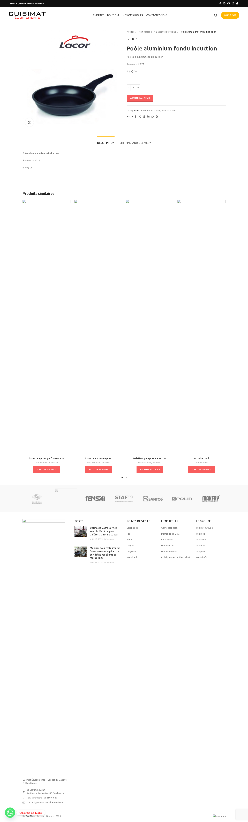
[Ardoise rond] (201, 327)
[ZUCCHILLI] (36, 498)
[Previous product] (129, 39)
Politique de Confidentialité (175, 557)
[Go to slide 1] (122, 477)
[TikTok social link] (237, 3)
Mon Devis (230, 15)
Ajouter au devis (140, 98)
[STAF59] (123, 498)
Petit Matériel (145, 32)
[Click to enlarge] (29, 122)
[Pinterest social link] (144, 116)
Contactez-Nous (169, 528)
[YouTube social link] (228, 3)
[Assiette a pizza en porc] (98, 327)
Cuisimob (200, 534)
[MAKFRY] (211, 498)
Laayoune (132, 552)
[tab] (106, 141)
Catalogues (167, 540)
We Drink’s (201, 557)
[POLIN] (182, 498)
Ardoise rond (201, 458)
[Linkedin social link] (148, 116)
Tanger (130, 546)
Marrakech (132, 557)
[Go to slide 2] (126, 477)
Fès (128, 534)
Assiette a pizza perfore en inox (46, 458)
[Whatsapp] (10, 813)
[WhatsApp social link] (233, 3)
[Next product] (137, 39)
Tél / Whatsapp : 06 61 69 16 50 (42, 798)
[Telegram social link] (157, 116)
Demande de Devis (170, 534)
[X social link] (140, 116)
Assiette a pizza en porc (98, 458)
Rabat (130, 540)
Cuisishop (200, 546)
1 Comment (109, 539)
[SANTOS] (153, 498)
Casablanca (132, 528)
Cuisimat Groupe (204, 528)
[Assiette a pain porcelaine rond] (150, 327)
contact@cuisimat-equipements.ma (45, 802)
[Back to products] (133, 39)
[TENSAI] (94, 498)
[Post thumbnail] (80, 533)
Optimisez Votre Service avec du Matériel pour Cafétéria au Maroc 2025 (104, 531)
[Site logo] (27, 15)
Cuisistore (201, 540)
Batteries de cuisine (166, 32)
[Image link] (43, 647)
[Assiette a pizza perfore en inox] (46, 327)
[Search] (215, 15)
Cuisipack (200, 552)
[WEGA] (65, 498)
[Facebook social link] (220, 3)
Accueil (130, 32)
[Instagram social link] (224, 3)
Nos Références (169, 552)
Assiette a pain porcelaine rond (149, 458)
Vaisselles (53, 463)
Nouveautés (167, 546)
